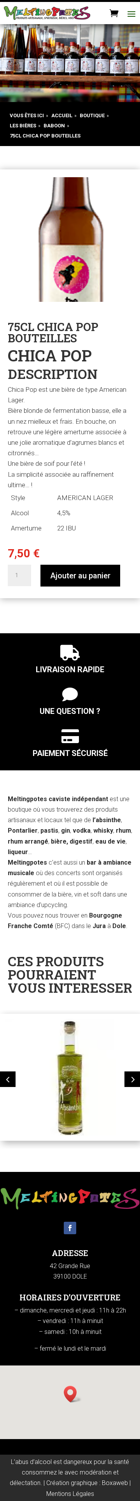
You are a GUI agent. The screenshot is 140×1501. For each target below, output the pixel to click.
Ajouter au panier (80, 575)
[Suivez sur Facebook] (70, 1228)
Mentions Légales (70, 1493)
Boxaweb (115, 1483)
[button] (8, 1079)
